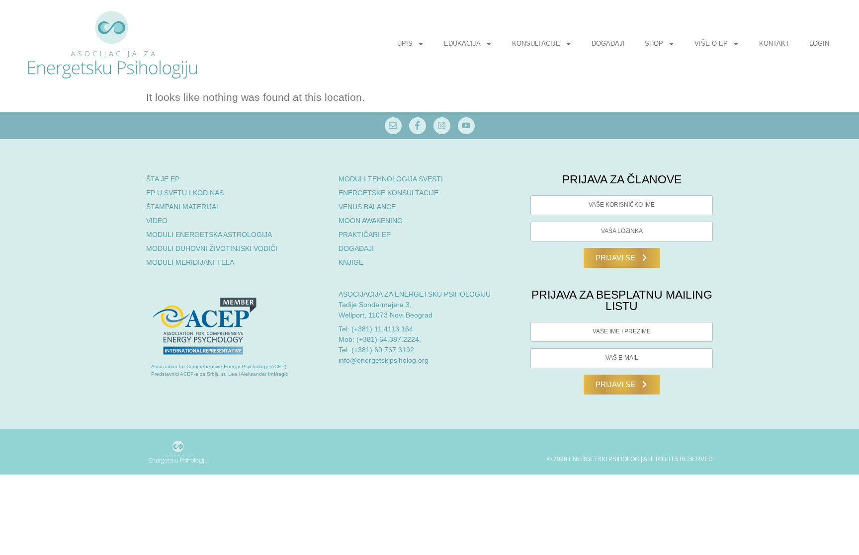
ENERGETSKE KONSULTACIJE (388, 193)
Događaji (608, 43)
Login (819, 43)
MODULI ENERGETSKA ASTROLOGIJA (209, 234)
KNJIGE (351, 262)
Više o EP (711, 43)
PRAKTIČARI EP (365, 234)
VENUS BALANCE (367, 207)
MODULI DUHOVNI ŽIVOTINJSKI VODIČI (211, 248)
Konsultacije (536, 43)
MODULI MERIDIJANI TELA (190, 262)
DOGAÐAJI (356, 248)
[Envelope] (393, 125)
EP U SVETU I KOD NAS (185, 193)
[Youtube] (466, 125)
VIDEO (157, 221)
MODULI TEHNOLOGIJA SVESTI (391, 179)
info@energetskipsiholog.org (384, 360)
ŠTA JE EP (162, 179)
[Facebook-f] (417, 125)
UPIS (405, 43)
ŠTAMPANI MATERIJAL (183, 207)
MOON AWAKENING (371, 221)
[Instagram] (441, 125)
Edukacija (462, 43)
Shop (654, 43)
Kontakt (774, 43)
